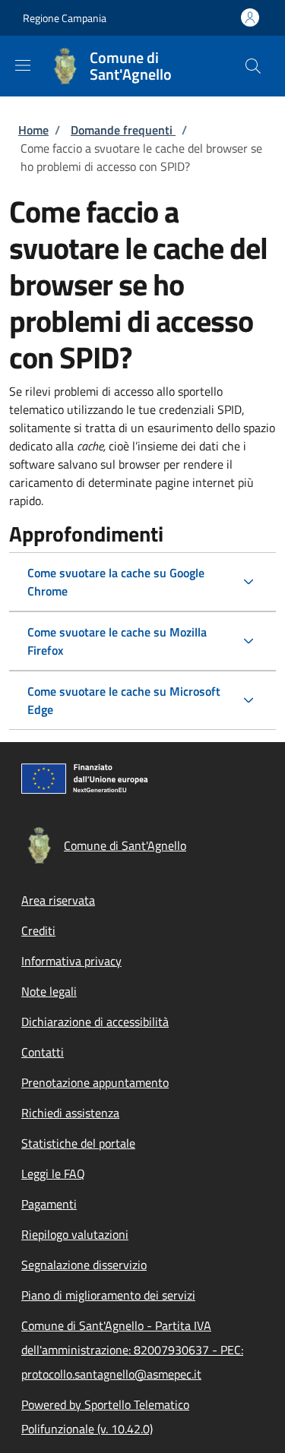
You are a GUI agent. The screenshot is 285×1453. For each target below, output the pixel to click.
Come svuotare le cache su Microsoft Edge (123, 700)
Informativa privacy (71, 961)
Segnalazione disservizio (84, 1265)
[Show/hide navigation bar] (22, 65)
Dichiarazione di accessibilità (95, 1021)
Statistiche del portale (78, 1143)
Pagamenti (49, 1204)
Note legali (49, 991)
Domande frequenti (123, 130)
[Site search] (253, 66)
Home (33, 130)
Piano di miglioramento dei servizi (108, 1295)
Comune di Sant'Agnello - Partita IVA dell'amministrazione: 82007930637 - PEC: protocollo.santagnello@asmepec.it (132, 1349)
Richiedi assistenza (70, 1113)
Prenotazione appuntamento (95, 1082)
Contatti (42, 1052)
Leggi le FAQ (53, 1173)
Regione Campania (64, 18)
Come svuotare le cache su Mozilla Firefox (117, 641)
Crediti (38, 930)
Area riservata (58, 900)
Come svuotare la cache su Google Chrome (115, 582)
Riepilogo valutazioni (74, 1234)
